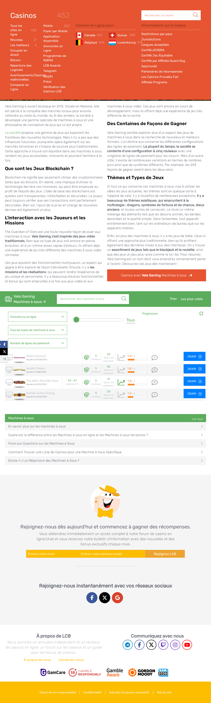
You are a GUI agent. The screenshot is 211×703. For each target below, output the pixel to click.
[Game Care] (53, 672)
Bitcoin (15, 60)
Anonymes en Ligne (53, 48)
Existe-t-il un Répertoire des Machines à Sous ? (43, 460)
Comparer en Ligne (19, 87)
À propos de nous (37, 660)
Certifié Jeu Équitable (156, 55)
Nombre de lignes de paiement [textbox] (29, 343)
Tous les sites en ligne (23, 30)
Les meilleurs (23, 45)
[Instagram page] (175, 645)
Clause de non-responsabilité (58, 692)
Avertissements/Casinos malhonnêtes (23, 77)
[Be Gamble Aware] (114, 672)
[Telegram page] (128, 645)
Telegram (49, 71)
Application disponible (51, 39)
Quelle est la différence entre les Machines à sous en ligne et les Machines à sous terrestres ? (78, 435)
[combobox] (37, 317)
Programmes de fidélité (54, 58)
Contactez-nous (71, 660)
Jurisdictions (151, 39)
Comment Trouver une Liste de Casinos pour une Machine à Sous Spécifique (65, 452)
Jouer (192, 356)
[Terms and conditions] (84, 672)
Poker (47, 81)
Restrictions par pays (156, 34)
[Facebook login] (91, 597)
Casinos (23, 15)
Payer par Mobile (55, 31)
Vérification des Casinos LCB (54, 89)
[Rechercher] (196, 10)
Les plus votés (192, 299)
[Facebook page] (139, 645)
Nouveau (23, 40)
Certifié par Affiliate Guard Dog (163, 61)
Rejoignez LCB (165, 554)
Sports (48, 76)
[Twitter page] (151, 645)
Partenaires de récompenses (162, 71)
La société (13, 133)
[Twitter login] (104, 597)
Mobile (56, 26)
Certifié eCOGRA (152, 50)
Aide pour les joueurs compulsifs (129, 692)
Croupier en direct (18, 53)
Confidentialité (92, 692)
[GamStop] (163, 672)
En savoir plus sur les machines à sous (37, 426)
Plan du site (164, 692)
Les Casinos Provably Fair (160, 77)
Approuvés (149, 66)
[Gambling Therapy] (141, 672)
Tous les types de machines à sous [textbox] (32, 330)
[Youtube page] (187, 645)
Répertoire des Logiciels (21, 68)
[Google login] (117, 597)
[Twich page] (163, 645)
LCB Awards (52, 65)
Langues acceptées (155, 45)
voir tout (197, 419)
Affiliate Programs (154, 82)
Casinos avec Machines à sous (154, 275)
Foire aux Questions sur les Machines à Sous (41, 443)
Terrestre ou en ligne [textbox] (23, 317)
